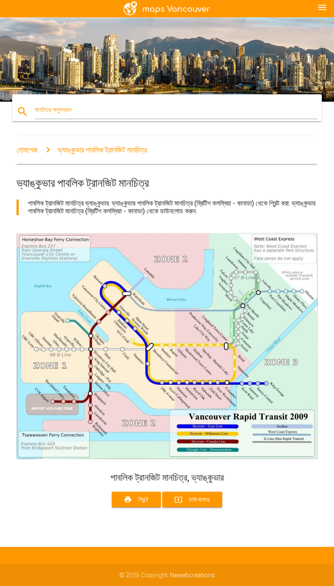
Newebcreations (192, 575)
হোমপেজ (27, 149)
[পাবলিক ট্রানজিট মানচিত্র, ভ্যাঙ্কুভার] (167, 456)
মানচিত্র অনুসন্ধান (53, 109)
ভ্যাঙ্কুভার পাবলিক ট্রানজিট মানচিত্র (102, 149)
